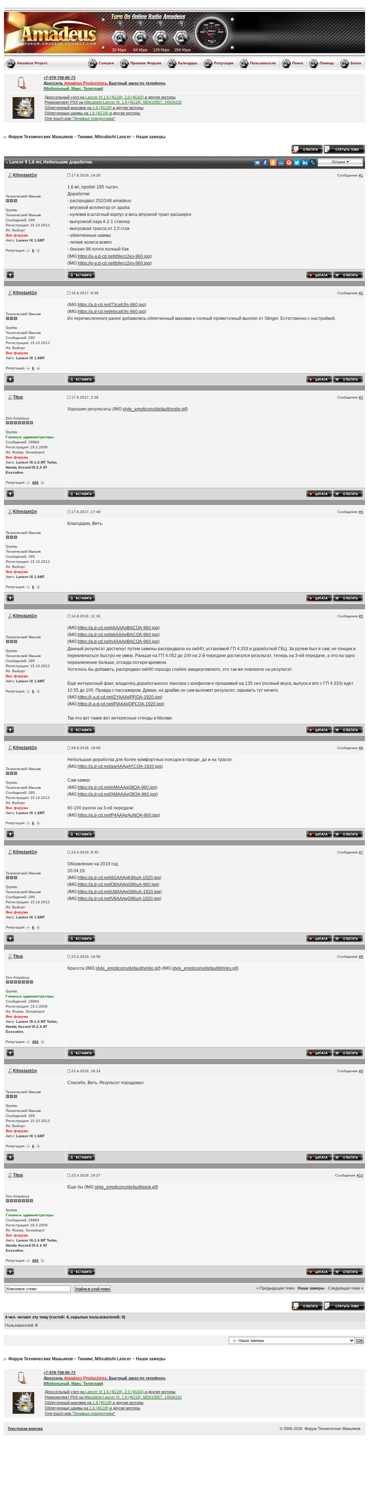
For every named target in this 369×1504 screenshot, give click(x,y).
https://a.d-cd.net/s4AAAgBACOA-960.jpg (118, 641)
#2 (361, 293)
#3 (361, 397)
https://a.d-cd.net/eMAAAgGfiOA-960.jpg (117, 787)
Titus (18, 397)
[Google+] (289, 162)
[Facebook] (265, 162)
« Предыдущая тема (275, 1288)
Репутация (224, 63)
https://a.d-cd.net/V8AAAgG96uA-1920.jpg (119, 898)
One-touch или (80, 118)
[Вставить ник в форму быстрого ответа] (81, 275)
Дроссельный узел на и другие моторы (110, 97)
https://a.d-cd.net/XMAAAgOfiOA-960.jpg (117, 794)
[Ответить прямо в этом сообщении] (348, 274)
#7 (361, 852)
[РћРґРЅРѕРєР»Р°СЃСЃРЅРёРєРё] (273, 162)
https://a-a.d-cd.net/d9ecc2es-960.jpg (114, 256)
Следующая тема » (345, 1288)
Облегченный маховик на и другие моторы (94, 107)
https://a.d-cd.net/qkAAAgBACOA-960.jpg (118, 634)
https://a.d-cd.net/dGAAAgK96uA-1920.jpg (119, 877)
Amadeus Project (32, 63)
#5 (361, 616)
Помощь (327, 63)
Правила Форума (145, 63)
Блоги (356, 63)
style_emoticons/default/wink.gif (126, 1187)
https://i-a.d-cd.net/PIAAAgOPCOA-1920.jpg (120, 704)
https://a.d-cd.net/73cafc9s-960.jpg (111, 304)
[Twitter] (297, 162)
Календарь (187, 63)
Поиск (297, 63)
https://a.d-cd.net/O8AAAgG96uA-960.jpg (118, 884)
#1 (361, 175)
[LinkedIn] (305, 162)
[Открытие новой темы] (344, 149)
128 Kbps (161, 50)
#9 (361, 1071)
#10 (360, 1175)
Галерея (106, 63)
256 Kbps (182, 50)
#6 (361, 748)
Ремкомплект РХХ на (113, 102)
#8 (361, 957)
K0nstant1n (25, 175)
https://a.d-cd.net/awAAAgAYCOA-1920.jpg (119, 766)
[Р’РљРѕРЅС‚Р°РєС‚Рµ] (257, 162)
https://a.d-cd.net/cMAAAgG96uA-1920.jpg (119, 891)
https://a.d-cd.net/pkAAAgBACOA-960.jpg (118, 627)
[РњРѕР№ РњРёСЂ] (281, 162)
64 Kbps (140, 50)
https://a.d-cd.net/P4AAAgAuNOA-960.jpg (118, 815)
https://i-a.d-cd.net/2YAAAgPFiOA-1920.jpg (119, 697)
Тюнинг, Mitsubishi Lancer (104, 136)
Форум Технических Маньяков (40, 136)
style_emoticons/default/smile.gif (154, 409)
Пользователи (263, 63)
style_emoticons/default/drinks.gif (204, 968)
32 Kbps (119, 50)
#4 (361, 512)
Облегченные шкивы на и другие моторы (92, 113)
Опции (338, 162)
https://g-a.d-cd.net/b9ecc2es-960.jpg (114, 263)
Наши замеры (150, 136)
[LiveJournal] (313, 162)
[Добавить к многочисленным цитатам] (319, 274)
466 (35, 482)
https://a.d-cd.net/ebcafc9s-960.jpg (111, 311)
